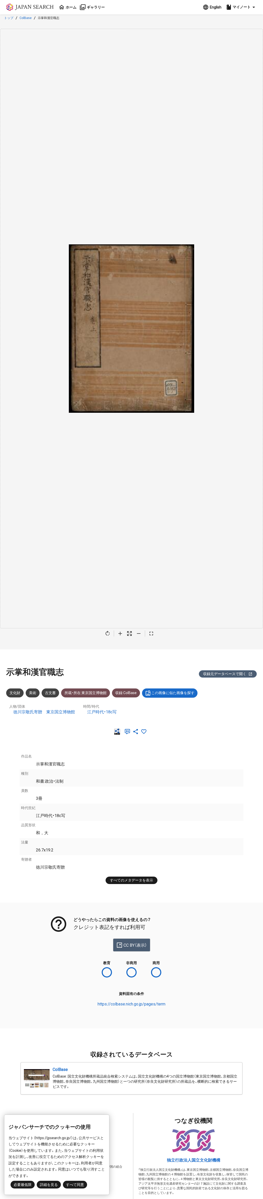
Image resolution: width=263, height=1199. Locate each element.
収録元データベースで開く (224, 674)
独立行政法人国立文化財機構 (193, 1160)
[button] (241, 7)
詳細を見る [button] (49, 1185)
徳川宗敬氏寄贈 (27, 711)
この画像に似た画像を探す (172, 693)
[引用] (128, 731)
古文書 (50, 693)
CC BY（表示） (135, 945)
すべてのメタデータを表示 (131, 880)
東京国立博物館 (60, 711)
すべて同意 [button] (75, 1185)
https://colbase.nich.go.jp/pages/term (131, 1004)
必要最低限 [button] (23, 1185)
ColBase (26, 18)
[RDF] (118, 731)
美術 (32, 693)
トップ (8, 18)
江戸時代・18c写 (102, 711)
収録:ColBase (126, 693)
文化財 (15, 693)
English (215, 7)
